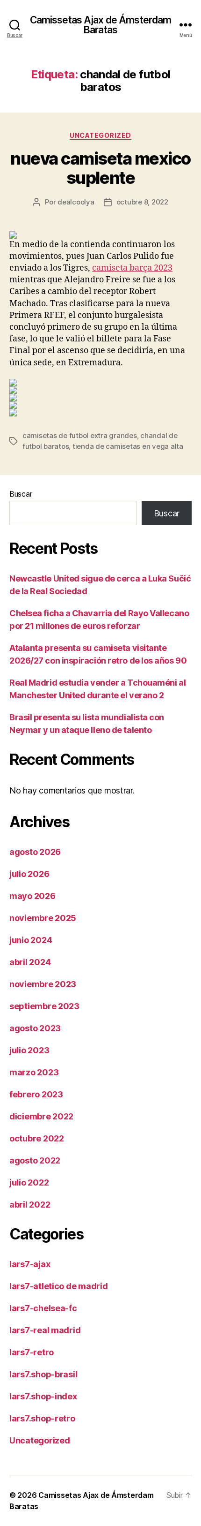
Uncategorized (100, 135)
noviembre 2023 (42, 984)
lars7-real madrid (44, 1330)
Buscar (20, 494)
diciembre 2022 (41, 1116)
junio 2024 (30, 940)
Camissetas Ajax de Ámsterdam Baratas (101, 25)
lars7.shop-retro (42, 1418)
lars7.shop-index (43, 1396)
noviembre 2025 (42, 918)
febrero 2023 (36, 1094)
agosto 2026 (35, 852)
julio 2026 (29, 874)
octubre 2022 (36, 1138)
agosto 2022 (34, 1160)
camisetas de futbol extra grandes (79, 435)
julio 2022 (29, 1182)
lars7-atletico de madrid (58, 1286)
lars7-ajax (29, 1264)
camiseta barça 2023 (132, 268)
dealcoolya (75, 201)
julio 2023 (29, 1050)
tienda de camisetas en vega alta (127, 446)
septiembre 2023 (44, 1006)
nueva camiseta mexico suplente (100, 168)
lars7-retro (31, 1352)
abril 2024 (29, 962)
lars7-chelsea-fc (43, 1308)
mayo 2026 (32, 896)
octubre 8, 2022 (142, 201)
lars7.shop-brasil (43, 1374)
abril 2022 (29, 1204)
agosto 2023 (35, 1028)
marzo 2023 (33, 1072)
